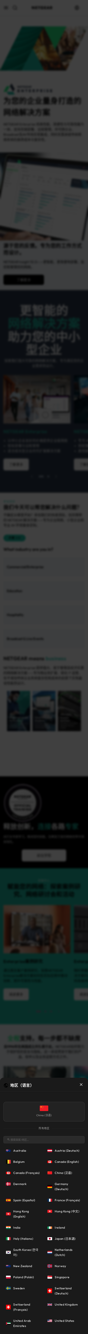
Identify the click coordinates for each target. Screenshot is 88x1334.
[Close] (81, 1084)
